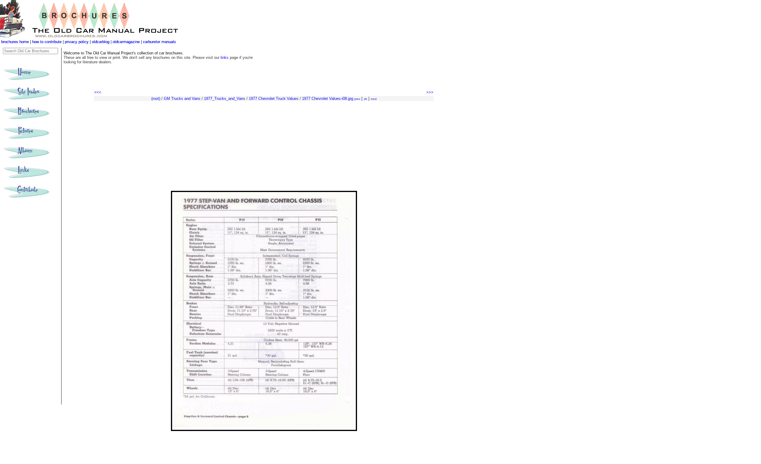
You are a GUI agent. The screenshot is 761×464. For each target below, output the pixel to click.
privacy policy (77, 42)
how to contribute (47, 42)
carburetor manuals (159, 42)
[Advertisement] (263, 146)
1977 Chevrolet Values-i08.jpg (327, 98)
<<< (97, 92)
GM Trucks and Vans (182, 98)
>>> (429, 92)
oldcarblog (100, 42)
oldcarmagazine (127, 42)
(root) (155, 98)
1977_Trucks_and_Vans (224, 98)
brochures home (15, 42)
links (225, 57)
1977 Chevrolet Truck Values (273, 98)
